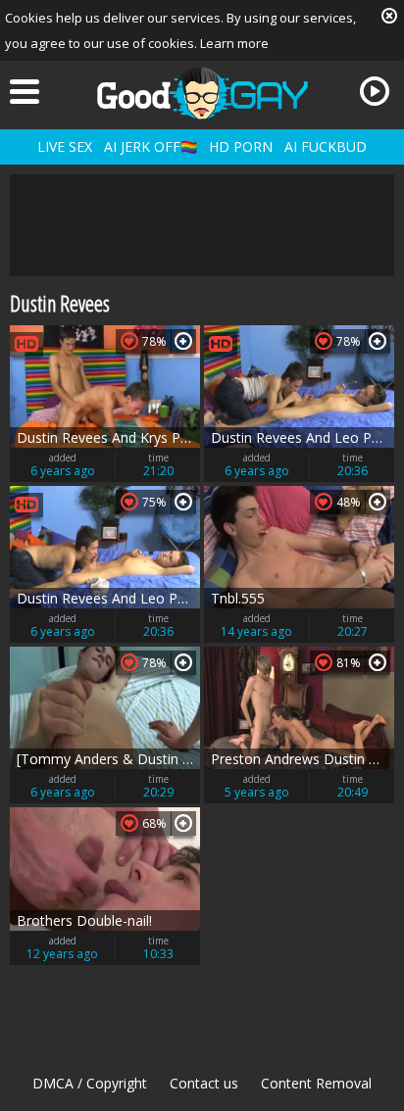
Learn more (234, 43)
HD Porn (241, 146)
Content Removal (316, 1083)
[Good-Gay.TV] (202, 93)
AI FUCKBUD (325, 146)
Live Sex (64, 146)
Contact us (204, 1083)
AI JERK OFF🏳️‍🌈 (150, 146)
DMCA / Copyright (89, 1083)
